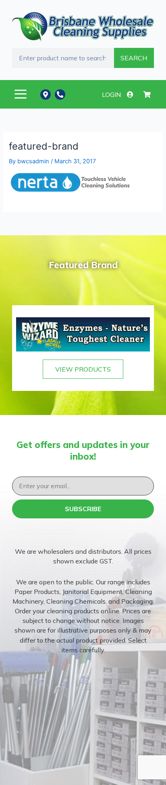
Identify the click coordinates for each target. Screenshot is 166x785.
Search (133, 58)
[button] (20, 94)
